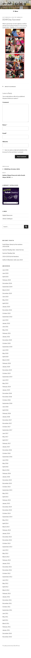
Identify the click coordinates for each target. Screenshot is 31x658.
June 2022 (5, 320)
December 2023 (7, 293)
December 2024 (7, 283)
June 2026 (5, 270)
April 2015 (5, 497)
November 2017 (7, 423)
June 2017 (5, 433)
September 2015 (7, 490)
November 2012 (7, 570)
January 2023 (6, 306)
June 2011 (5, 613)
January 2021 (6, 336)
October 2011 (6, 607)
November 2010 (7, 637)
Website (5, 141)
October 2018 (6, 400)
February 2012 (6, 593)
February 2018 (6, 413)
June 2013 (5, 550)
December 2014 (7, 507)
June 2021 (5, 326)
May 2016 (5, 463)
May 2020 (5, 353)
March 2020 (5, 360)
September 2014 (7, 516)
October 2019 (6, 373)
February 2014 (6, 530)
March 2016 (5, 470)
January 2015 (6, 503)
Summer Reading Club (8, 253)
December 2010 (7, 633)
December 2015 (7, 480)
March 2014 (5, 527)
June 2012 (5, 580)
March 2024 (5, 290)
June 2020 (5, 350)
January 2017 (6, 447)
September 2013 (7, 547)
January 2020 (6, 366)
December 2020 (7, 340)
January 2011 (6, 630)
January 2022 (6, 323)
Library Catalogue (7, 218)
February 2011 (6, 627)
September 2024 (7, 286)
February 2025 (6, 280)
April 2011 (5, 620)
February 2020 (6, 363)
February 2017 (6, 443)
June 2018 (5, 406)
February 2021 (6, 333)
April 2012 (5, 587)
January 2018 (6, 417)
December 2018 (7, 393)
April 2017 (5, 440)
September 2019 (7, 376)
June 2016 (5, 460)
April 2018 (5, 410)
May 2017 (5, 436)
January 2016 (6, 477)
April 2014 (5, 523)
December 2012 (7, 567)
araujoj (20, 17)
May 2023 (5, 300)
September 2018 (7, 403)
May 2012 (5, 583)
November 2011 (7, 603)
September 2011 (7, 610)
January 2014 (6, 533)
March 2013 (5, 557)
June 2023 (5, 296)
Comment (5, 102)
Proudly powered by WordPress (11, 645)
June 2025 (5, 273)
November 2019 (7, 370)
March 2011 (5, 623)
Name (4, 125)
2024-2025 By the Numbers (10, 256)
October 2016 (6, 453)
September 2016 (7, 456)
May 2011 (5, 617)
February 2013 (6, 560)
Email (4, 133)
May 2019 (5, 383)
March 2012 (5, 590)
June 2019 (5, 380)
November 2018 (7, 396)
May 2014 (5, 520)
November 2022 (7, 310)
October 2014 (6, 513)
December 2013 (7, 537)
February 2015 (6, 500)
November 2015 (7, 483)
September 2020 (7, 346)
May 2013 (5, 553)
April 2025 (5, 276)
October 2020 (6, 343)
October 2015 (6, 486)
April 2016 (5, 467)
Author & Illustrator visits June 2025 (12, 260)
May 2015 (5, 493)
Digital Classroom (7, 215)
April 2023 (5, 303)
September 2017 (7, 430)
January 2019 (6, 390)
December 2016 (7, 450)
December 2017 (7, 420)
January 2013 (6, 563)
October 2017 (6, 426)
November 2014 (7, 510)
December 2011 (7, 600)
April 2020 (5, 356)
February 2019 (6, 386)
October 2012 (6, 573)
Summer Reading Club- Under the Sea (13, 250)
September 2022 (7, 316)
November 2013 (7, 540)
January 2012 (6, 597)
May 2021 (5, 330)
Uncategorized (10, 86)
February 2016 (6, 473)
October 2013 (6, 543)
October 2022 (6, 313)
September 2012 (7, 577)
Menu (16, 11)
